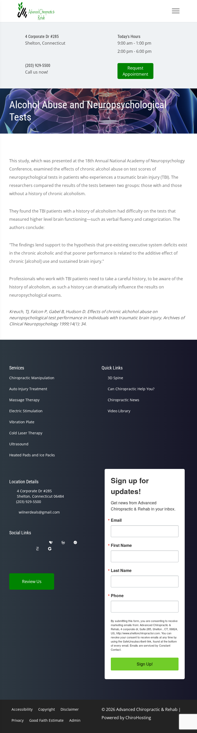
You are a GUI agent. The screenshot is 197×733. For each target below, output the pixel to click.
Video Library (119, 410)
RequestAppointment (135, 71)
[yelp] (38, 542)
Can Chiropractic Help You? (131, 388)
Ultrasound (18, 443)
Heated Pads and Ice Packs (32, 455)
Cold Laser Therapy (25, 432)
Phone (117, 596)
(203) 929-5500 (28, 501)
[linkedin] (62, 548)
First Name (121, 545)
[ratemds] (75, 542)
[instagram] (25, 548)
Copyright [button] (46, 709)
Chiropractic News (123, 399)
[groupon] (50, 548)
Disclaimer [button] (70, 709)
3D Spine (115, 377)
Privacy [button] (18, 720)
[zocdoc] (37, 548)
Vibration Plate (21, 421)
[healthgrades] (51, 542)
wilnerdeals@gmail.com (39, 512)
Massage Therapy (24, 399)
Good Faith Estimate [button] (46, 720)
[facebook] (25, 542)
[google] (11, 542)
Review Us (32, 581)
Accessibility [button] (22, 709)
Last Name (121, 570)
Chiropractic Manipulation (31, 377)
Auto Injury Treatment (28, 388)
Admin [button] (75, 720)
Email (116, 520)
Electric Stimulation (26, 410)
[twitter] (11, 548)
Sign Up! (145, 664)
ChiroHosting (138, 717)
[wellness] (63, 542)
